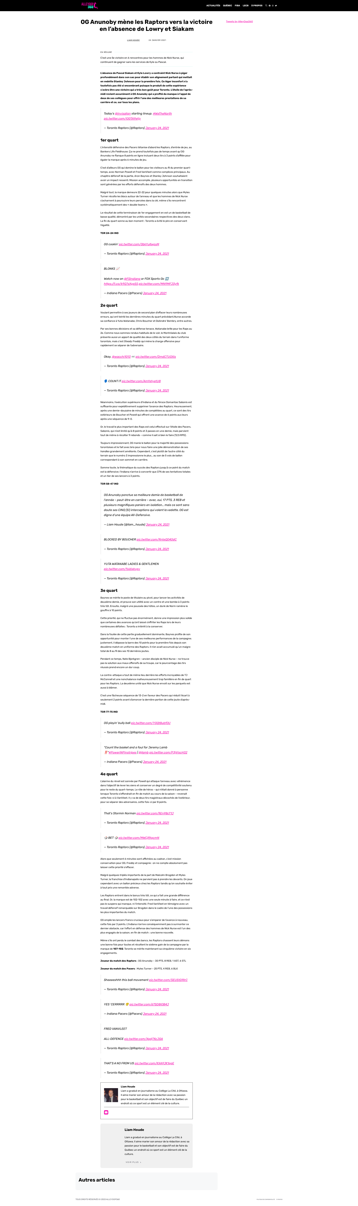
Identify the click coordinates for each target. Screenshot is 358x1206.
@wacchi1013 (121, 356)
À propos (256, 5)
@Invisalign (123, 113)
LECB (246, 5)
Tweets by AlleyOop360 (239, 21)
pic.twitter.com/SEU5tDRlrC (168, 980)
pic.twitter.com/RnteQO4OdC (157, 539)
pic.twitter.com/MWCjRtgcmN (139, 837)
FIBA (237, 5)
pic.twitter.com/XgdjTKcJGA (143, 1039)
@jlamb (144, 752)
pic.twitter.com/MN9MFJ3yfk (159, 283)
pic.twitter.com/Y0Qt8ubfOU (150, 723)
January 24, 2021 (157, 128)
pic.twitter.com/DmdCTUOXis (156, 356)
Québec (227, 5)
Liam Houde (133, 40)
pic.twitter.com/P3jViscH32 (168, 752)
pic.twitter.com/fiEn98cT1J (155, 813)
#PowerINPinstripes (122, 752)
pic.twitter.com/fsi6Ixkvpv (122, 569)
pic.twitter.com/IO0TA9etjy (122, 118)
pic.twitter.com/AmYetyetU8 (141, 381)
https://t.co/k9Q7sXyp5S (121, 283)
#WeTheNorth (162, 113)
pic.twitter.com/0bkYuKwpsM (139, 244)
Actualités (213, 5)
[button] (266, 5)
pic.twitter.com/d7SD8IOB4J (149, 1004)
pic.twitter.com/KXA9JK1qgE (154, 1063)
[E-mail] (106, 1113)
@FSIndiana (132, 278)
